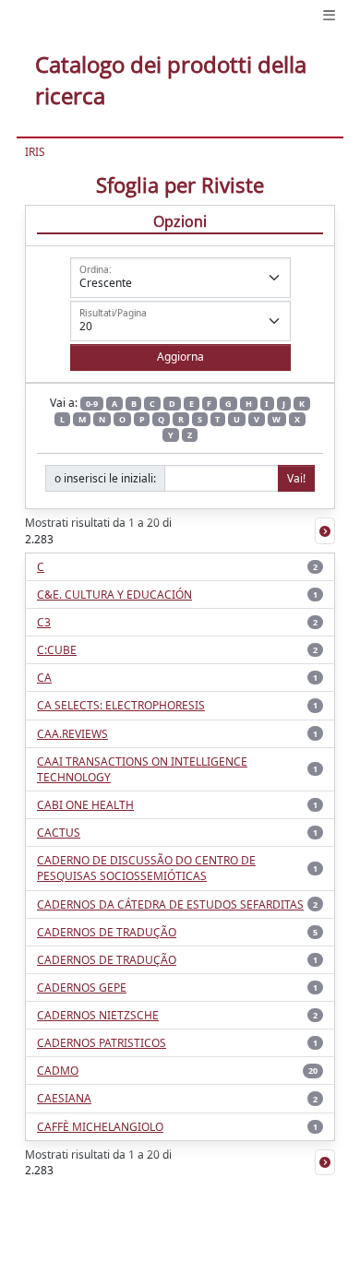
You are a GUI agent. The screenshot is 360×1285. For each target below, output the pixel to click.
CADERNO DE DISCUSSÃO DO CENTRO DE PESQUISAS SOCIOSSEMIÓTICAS (146, 868)
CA (44, 677)
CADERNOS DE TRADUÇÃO (106, 932)
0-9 (92, 404)
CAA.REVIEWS (72, 734)
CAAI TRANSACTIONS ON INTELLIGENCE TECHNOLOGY (142, 769)
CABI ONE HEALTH (85, 805)
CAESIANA (64, 1098)
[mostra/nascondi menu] (329, 15)
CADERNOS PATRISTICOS (101, 1043)
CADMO (57, 1070)
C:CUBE (57, 650)
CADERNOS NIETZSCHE (98, 1015)
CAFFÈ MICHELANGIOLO (100, 1127)
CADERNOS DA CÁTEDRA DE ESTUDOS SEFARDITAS (170, 904)
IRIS (35, 152)
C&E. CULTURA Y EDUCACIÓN (114, 594)
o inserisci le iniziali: (105, 478)
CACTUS (58, 832)
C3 (44, 622)
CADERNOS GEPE (81, 987)
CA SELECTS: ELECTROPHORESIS (121, 705)
